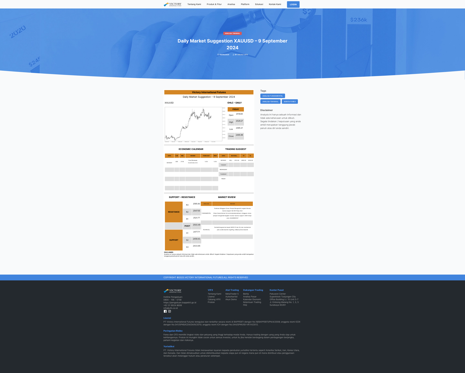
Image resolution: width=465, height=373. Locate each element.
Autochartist (231, 296)
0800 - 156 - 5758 (172, 300)
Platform (245, 4)
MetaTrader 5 (232, 294)
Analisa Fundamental (273, 96)
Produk (211, 302)
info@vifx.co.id (170, 308)
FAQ (245, 305)
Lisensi (211, 296)
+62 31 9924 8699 (172, 305)
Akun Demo (231, 299)
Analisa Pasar (249, 296)
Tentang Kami (194, 4)
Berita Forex (290, 102)
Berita (246, 294)
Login (293, 4)
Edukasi (259, 4)
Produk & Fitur (214, 4)
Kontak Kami (275, 4)
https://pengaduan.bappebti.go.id (179, 302)
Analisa (231, 4)
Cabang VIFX (214, 299)
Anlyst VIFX (242, 55)
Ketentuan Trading (252, 302)
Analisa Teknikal (232, 33)
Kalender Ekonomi (252, 299)
